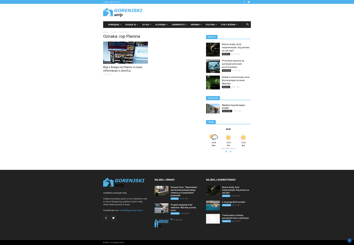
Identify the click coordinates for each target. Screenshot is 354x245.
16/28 (213, 144)
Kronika (195, 24)
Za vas (145, 24)
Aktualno (226, 54)
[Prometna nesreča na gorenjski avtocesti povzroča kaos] (213, 66)
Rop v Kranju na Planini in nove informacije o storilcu (122, 68)
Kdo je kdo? (227, 111)
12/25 (243, 144)
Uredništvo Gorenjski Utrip (115, 193)
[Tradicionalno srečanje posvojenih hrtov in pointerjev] (213, 219)
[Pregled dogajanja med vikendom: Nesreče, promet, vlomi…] (161, 208)
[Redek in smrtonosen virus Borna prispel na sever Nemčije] (213, 82)
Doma (105, 32)
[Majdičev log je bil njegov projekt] (213, 108)
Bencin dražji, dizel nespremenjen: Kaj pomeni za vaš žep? (235, 47)
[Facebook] (244, 2)
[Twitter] (249, 2)
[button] (247, 24)
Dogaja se (130, 24)
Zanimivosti (178, 24)
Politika (210, 24)
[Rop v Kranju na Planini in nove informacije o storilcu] (125, 53)
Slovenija (160, 24)
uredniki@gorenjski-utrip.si (131, 210)
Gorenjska (113, 24)
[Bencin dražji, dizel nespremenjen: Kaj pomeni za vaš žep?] (213, 50)
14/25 (228, 144)
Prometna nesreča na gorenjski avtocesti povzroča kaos (233, 63)
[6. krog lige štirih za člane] (213, 205)
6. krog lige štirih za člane (233, 202)
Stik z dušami (228, 24)
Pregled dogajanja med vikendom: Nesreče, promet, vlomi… (183, 207)
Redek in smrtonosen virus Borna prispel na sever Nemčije (235, 80)
